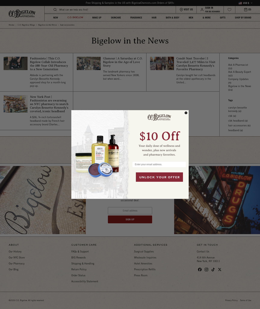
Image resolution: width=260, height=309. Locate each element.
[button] (159, 134)
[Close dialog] (185, 112)
